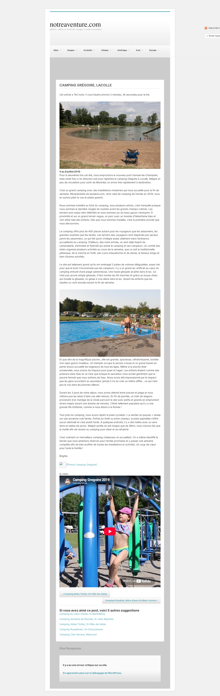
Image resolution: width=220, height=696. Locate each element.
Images (69, 51)
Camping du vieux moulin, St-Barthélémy (82, 613)
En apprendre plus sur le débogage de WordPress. (92, 672)
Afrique (103, 51)
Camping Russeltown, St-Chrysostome (81, 629)
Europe (151, 51)
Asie (136, 51)
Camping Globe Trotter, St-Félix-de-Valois (84, 594)
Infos (54, 51)
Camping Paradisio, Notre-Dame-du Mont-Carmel (131, 600)
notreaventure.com (75, 24)
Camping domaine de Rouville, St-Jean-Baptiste (86, 619)
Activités (86, 51)
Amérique (120, 51)
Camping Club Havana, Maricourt (78, 634)
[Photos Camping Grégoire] (81, 464)
